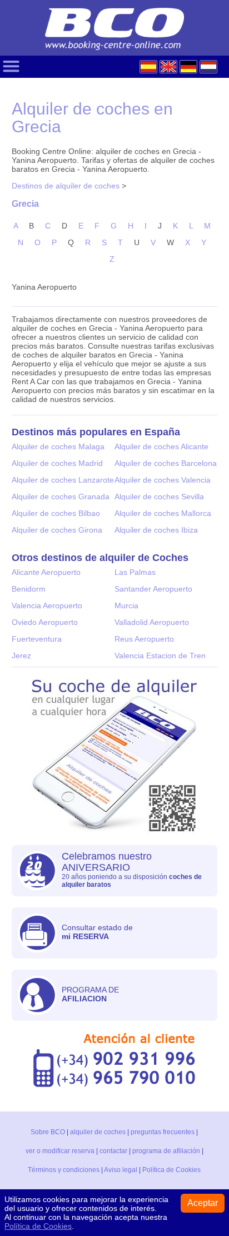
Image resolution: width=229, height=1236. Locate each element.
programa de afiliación (166, 1151)
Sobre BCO (48, 1132)
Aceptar (202, 1203)
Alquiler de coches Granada (60, 496)
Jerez (21, 655)
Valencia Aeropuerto (47, 605)
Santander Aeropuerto (153, 588)
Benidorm (29, 588)
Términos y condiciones (63, 1170)
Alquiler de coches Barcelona (165, 463)
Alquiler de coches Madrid (57, 463)
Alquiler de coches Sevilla (159, 496)
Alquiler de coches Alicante (161, 446)
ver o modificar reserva (60, 1151)
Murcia (126, 605)
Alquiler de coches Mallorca (162, 513)
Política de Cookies (171, 1170)
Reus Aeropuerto (144, 638)
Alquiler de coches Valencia (162, 479)
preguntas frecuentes (163, 1132)
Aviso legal (120, 1170)
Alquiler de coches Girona (57, 529)
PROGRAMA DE (90, 994)
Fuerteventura (37, 638)
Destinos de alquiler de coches (66, 185)
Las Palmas (135, 572)
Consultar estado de (97, 932)
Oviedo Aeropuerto (45, 622)
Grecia (25, 203)
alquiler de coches (98, 1132)
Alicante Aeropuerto (46, 572)
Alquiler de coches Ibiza (156, 529)
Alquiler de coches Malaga (58, 446)
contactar (113, 1151)
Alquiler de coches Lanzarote (63, 479)
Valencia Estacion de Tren (160, 655)
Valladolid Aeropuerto (151, 622)
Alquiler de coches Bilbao (56, 513)
